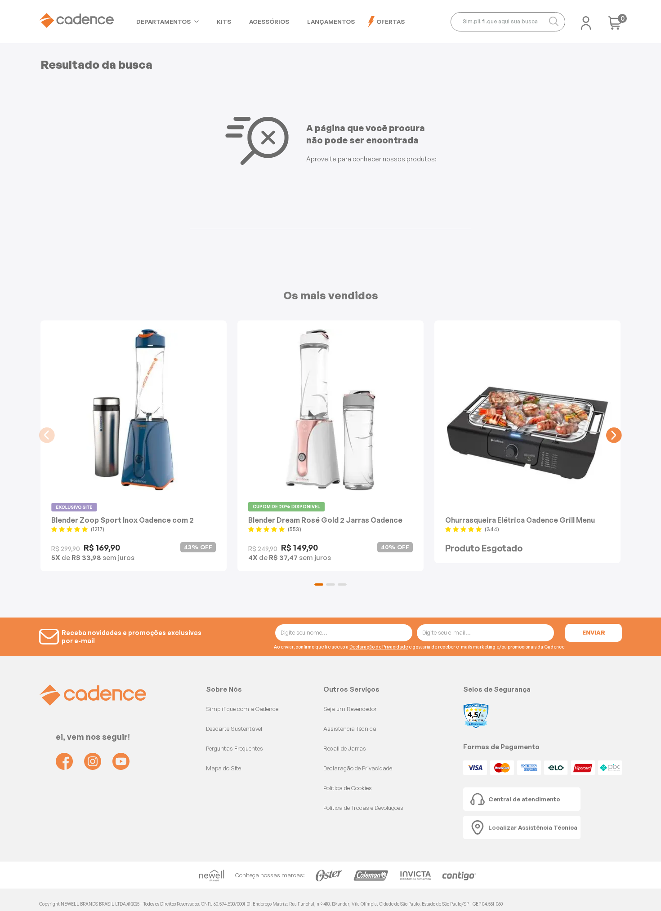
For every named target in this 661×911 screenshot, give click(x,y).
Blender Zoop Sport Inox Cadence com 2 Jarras (122, 519)
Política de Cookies (347, 787)
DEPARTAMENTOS (163, 21)
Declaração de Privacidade (378, 646)
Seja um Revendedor (350, 708)
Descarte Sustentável (234, 728)
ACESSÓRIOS (269, 21)
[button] (318, 584)
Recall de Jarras (344, 748)
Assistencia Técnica (349, 728)
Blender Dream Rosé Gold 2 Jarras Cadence (325, 519)
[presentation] (47, 435)
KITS (224, 21)
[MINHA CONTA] (586, 20)
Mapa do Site (223, 768)
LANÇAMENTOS (331, 21)
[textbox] (508, 21)
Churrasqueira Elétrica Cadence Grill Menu (520, 519)
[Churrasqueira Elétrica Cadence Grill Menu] (527, 409)
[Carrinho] (615, 26)
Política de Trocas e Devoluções (363, 807)
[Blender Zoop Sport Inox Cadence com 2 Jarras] (133, 409)
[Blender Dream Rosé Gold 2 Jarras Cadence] (330, 409)
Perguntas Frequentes (234, 748)
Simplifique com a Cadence (242, 708)
